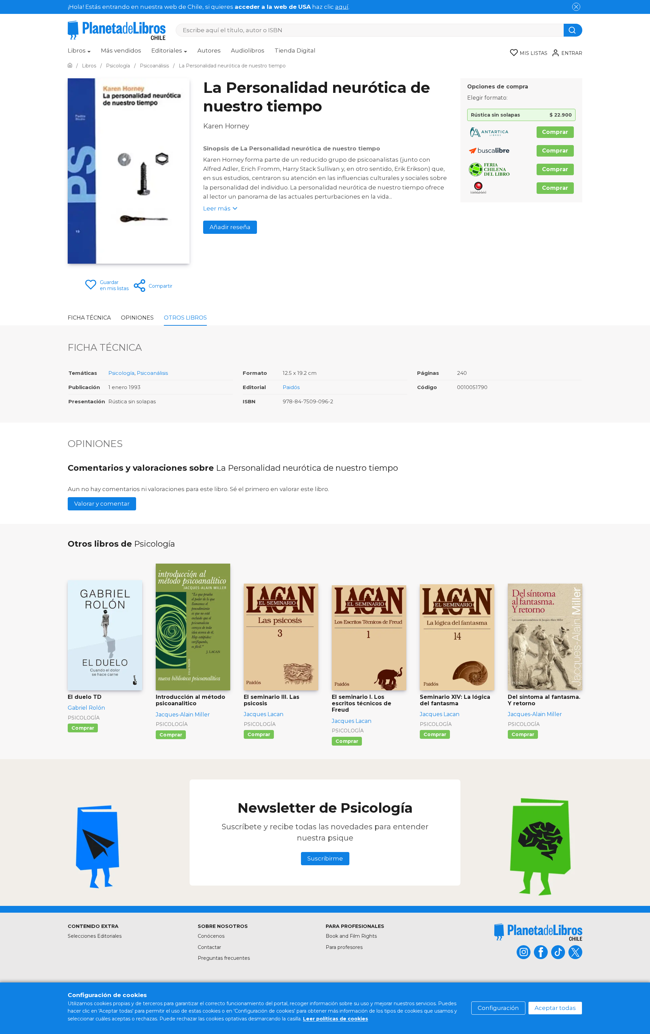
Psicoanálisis (152, 373)
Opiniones (137, 318)
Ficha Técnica (89, 318)
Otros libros (185, 318)
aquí (341, 6)
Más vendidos (121, 50)
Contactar (209, 947)
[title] (538, 932)
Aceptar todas (555, 1008)
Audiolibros (247, 50)
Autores (209, 50)
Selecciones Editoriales (95, 936)
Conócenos (211, 936)
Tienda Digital (295, 50)
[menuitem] (79, 53)
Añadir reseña (230, 227)
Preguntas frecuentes (224, 958)
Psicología (121, 373)
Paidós (291, 387)
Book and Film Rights (351, 936)
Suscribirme (325, 858)
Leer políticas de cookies (335, 1019)
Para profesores (344, 947)
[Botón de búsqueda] (573, 30)
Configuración (498, 1008)
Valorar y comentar (102, 503)
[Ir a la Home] (70, 66)
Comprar (555, 132)
